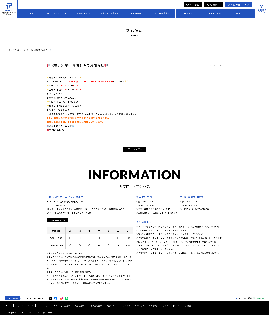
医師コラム (241, 13)
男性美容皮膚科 (162, 13)
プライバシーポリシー (171, 305)
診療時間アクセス (240, 4)
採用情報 (153, 305)
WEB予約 (194, 4)
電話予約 (215, 4)
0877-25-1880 (59, 205)
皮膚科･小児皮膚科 (109, 13)
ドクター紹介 (83, 13)
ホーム (30, 13)
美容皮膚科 (136, 13)
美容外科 (188, 13)
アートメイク (215, 13)
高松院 (188, 305)
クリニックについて (57, 13)
